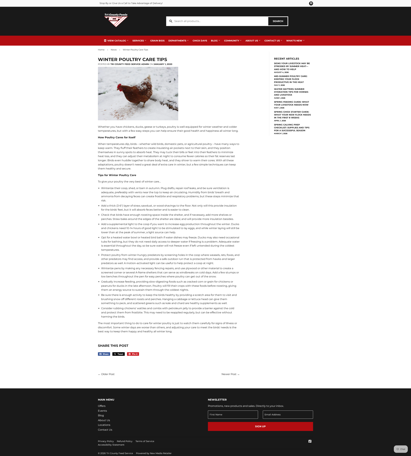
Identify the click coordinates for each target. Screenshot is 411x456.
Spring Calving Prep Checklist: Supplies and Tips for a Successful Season (291, 127)
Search (280, 21)
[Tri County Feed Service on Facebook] (310, 441)
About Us (252, 40)
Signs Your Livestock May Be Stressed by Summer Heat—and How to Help (292, 66)
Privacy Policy (106, 441)
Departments (177, 40)
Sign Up (260, 426)
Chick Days (200, 40)
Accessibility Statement (111, 444)
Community (232, 40)
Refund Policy (124, 441)
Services (138, 40)
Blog (214, 40)
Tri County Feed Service (119, 453)
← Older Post (106, 374)
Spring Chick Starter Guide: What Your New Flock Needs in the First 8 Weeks (292, 115)
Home (101, 49)
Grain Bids (157, 40)
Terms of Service (145, 441)
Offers (101, 405)
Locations (104, 424)
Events (102, 410)
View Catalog (117, 40)
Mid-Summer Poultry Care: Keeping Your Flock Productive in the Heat (290, 79)
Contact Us (272, 40)
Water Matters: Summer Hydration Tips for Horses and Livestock (291, 92)
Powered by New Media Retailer (154, 453)
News (114, 49)
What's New (294, 40)
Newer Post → (231, 374)
